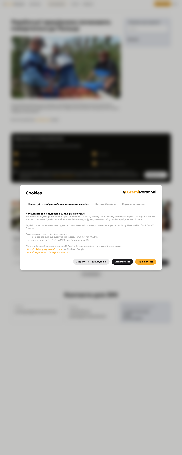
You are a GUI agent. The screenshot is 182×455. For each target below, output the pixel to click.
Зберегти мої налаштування (91, 261)
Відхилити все (122, 261)
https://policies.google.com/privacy (44, 249)
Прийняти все (145, 261)
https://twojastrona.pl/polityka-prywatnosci (48, 252)
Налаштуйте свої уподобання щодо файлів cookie (58, 204)
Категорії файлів (105, 204)
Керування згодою (133, 204)
